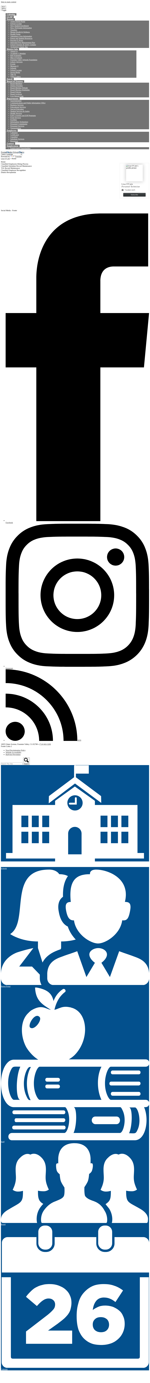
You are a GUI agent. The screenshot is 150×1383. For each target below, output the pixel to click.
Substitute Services (17, 139)
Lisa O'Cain (5, 159)
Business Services (17, 105)
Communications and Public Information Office (27, 103)
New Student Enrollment (19, 26)
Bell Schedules (15, 56)
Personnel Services (17, 126)
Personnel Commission (18, 124)
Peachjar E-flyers (16, 40)
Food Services (15, 118)
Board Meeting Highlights (20, 90)
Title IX (13, 75)
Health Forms (15, 34)
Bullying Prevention (13, 755)
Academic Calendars (18, 53)
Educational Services (18, 107)
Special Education (17, 109)
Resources (14, 141)
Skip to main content (8, 2)
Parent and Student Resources (21, 38)
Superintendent (15, 101)
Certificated (14, 135)
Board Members (16, 84)
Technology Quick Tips (19, 47)
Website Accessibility (13, 752)
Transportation (15, 128)
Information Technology (19, 122)
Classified (14, 137)
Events (12, 64)
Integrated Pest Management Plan (22, 43)
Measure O (14, 66)
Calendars (14, 133)
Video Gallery (15, 77)
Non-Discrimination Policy (16, 750)
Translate (18, 156)
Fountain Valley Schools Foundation (23, 60)
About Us (14, 51)
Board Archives (16, 94)
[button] (10, 19)
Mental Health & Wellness (20, 32)
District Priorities (16, 86)
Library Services (16, 62)
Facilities (13, 120)
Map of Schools (16, 58)
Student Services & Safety (20, 111)
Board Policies (15, 92)
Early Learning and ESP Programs (23, 116)
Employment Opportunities (20, 148)
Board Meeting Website (19, 88)
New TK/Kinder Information (21, 28)
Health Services (16, 113)
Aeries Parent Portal (17, 22)
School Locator (16, 24)
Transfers (13, 30)
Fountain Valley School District (12, 152)
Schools (13, 68)
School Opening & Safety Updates (23, 45)
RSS (79, 740)
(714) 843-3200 (45, 744)
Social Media (15, 72)
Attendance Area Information (21, 36)
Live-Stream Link (16, 96)
